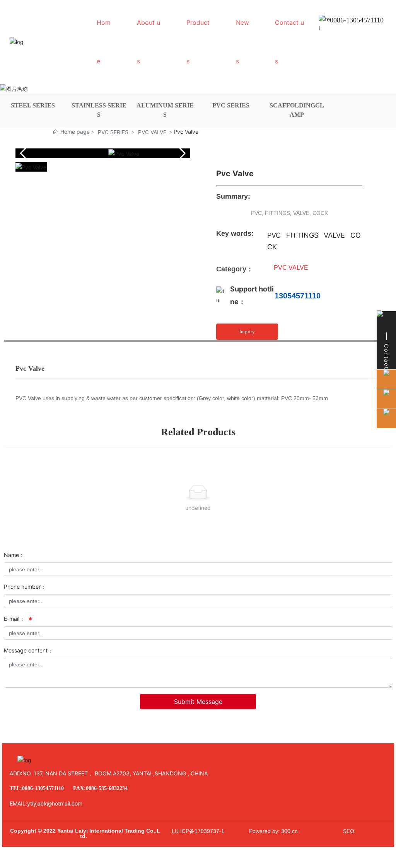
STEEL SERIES (33, 105)
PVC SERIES (230, 105)
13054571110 (298, 295)
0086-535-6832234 (107, 788)
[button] (181, 153)
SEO (348, 831)
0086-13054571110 (357, 20)
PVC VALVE (152, 132)
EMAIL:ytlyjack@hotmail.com (46, 803)
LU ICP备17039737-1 (198, 831)
